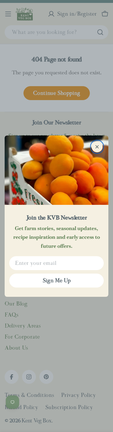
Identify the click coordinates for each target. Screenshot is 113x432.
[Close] (97, 146)
